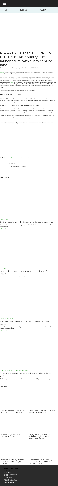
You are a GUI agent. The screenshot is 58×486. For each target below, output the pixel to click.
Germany (2, 72)
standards (18, 118)
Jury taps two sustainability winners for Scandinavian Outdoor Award (40, 461)
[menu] (4, 3)
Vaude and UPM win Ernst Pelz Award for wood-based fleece (42, 412)
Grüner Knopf (15, 157)
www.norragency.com (11, 482)
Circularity (9, 318)
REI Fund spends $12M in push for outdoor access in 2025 (13, 412)
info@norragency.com (11, 480)
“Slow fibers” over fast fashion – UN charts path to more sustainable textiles (42, 436)
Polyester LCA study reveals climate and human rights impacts (12, 461)
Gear (5, 10)
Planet (43, 10)
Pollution (14, 370)
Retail (26, 68)
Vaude (11, 82)
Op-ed (9, 370)
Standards (23, 157)
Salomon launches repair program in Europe (10, 435)
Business (23, 10)
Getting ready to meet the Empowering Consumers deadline (26, 222)
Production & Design (22, 370)
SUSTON (33, 68)
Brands (3, 219)
